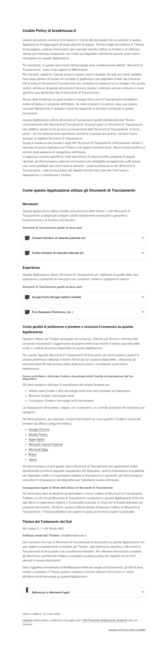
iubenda (27, 620)
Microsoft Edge (38, 449)
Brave (32, 454)
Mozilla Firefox (38, 434)
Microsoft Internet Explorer (46, 444)
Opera (33, 459)
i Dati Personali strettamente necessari (104, 620)
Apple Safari (36, 439)
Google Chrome (39, 429)
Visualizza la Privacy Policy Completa (126, 630)
